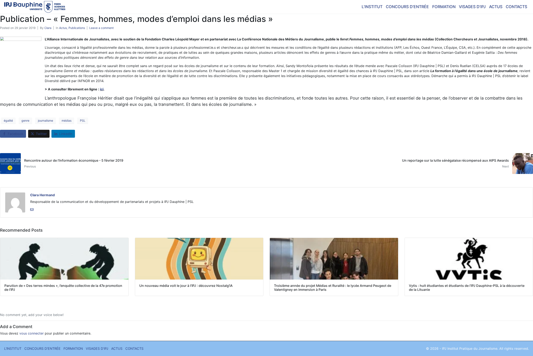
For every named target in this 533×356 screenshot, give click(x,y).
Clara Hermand (42, 195)
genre (25, 120)
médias (66, 120)
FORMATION (444, 6)
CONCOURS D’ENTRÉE (407, 6)
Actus (63, 28)
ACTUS (495, 6)
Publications (76, 28)
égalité (8, 120)
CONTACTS (516, 6)
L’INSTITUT (372, 6)
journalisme (45, 120)
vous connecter (31, 333)
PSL (82, 120)
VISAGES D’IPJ (472, 6)
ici (101, 89)
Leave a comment (101, 28)
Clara (47, 28)
